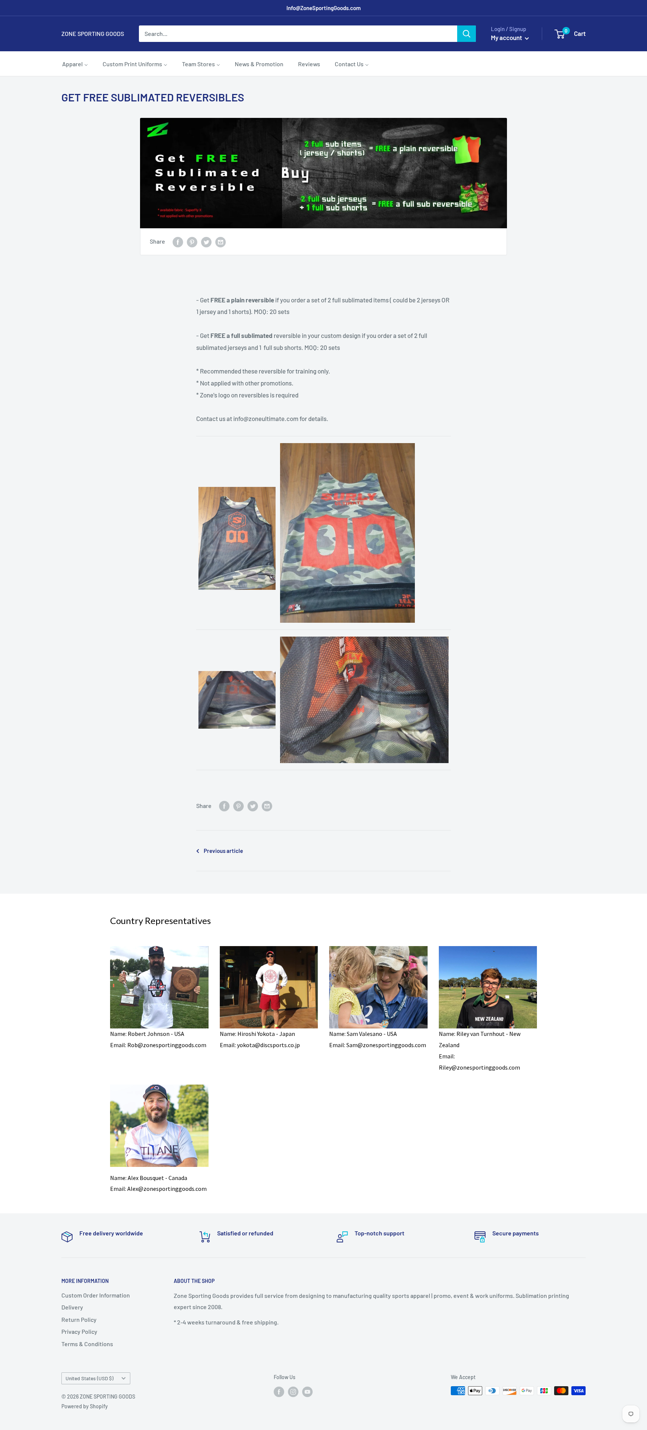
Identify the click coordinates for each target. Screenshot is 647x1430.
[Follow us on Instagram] (293, 1391)
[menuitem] (75, 64)
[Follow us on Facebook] (279, 1391)
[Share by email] (220, 241)
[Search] (466, 33)
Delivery (72, 1307)
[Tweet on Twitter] (206, 241)
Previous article (223, 850)
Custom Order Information (95, 1295)
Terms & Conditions (87, 1343)
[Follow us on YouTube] (307, 1391)
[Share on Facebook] (178, 241)
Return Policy (79, 1319)
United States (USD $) (89, 1378)
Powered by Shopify (84, 1406)
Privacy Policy (79, 1331)
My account (507, 37)
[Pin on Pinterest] (192, 241)
